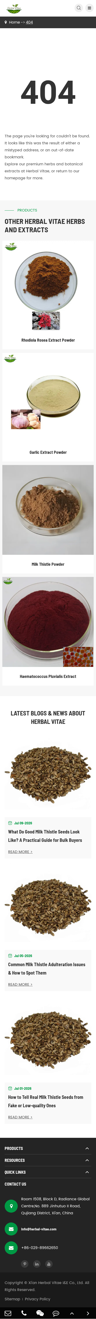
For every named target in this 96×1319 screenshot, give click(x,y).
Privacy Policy (37, 1299)
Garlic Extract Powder (48, 452)
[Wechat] (40, 1313)
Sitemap (12, 1299)
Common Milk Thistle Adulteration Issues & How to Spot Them (46, 968)
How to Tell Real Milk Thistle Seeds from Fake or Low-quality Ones (45, 1101)
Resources (15, 1160)
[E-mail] (8, 1313)
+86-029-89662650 (39, 1248)
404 (29, 22)
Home (14, 22)
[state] (88, 1313)
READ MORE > (20, 852)
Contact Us (15, 1184)
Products (14, 1148)
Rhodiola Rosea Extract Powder (48, 340)
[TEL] (24, 1313)
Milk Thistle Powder (48, 564)
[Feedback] (56, 1313)
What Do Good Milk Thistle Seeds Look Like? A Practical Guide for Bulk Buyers (45, 836)
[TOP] (72, 1313)
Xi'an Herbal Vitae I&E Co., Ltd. (56, 1283)
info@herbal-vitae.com (38, 1229)
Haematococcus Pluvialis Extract (48, 676)
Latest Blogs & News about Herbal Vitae (48, 717)
